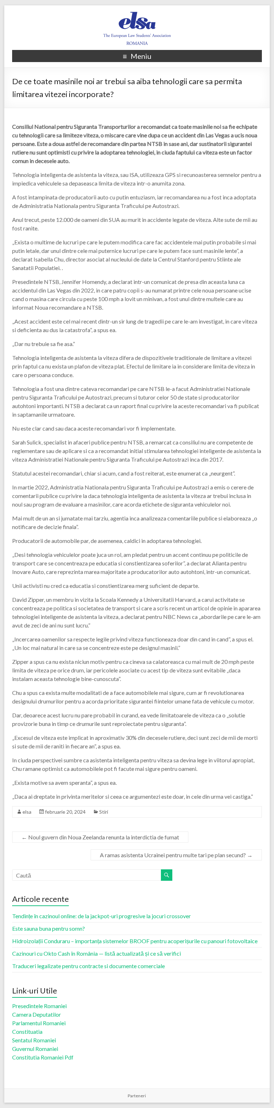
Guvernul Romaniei (35, 1048)
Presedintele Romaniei (39, 1005)
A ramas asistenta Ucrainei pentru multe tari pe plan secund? (176, 855)
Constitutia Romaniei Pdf (42, 1057)
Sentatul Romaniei (34, 1040)
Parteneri (137, 1095)
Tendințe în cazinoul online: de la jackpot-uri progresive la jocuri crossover (101, 916)
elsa (26, 812)
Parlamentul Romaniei (39, 1023)
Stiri (103, 812)
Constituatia (27, 1031)
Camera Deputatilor (36, 1014)
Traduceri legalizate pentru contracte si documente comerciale (88, 965)
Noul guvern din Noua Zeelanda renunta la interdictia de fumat (100, 837)
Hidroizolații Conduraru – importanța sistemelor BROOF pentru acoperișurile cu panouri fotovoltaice (135, 940)
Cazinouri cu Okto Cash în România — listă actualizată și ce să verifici (96, 953)
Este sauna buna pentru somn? (48, 928)
